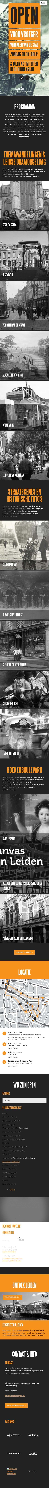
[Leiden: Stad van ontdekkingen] (24, 89)
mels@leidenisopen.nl (15, 1396)
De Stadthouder (10, 1169)
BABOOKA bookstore (11, 1121)
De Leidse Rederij (11, 1166)
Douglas (6, 1181)
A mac (5, 1113)
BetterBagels (9, 1124)
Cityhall (7, 1154)
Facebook (27, 78)
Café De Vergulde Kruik (14, 1151)
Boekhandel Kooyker (12, 1136)
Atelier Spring (10, 1117)
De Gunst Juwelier (11, 1162)
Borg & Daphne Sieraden (14, 1139)
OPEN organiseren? (15, 1406)
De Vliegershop (10, 1173)
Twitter (21, 78)
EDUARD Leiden (9, 1184)
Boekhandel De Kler (12, 1132)
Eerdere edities (23, 952)
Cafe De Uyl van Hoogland (15, 1147)
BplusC (6, 1143)
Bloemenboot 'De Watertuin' (16, 1128)
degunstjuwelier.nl (12, 1261)
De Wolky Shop (9, 1177)
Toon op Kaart (9, 1252)
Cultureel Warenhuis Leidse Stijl (19, 1158)
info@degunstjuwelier (13, 1258)
